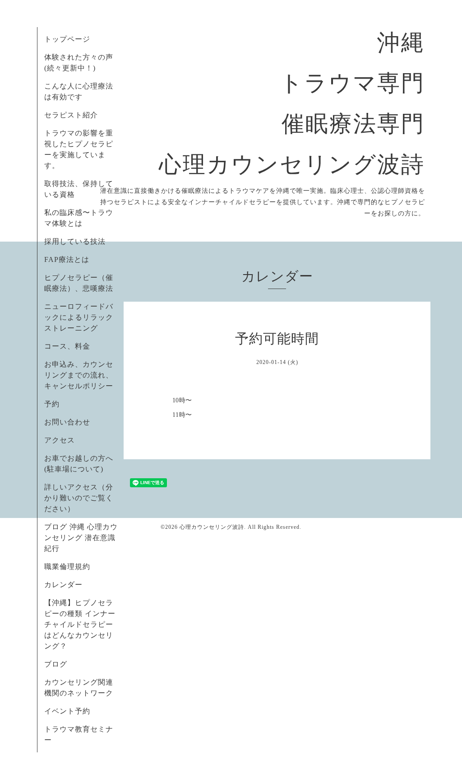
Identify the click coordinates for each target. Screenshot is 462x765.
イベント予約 (67, 711)
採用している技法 (75, 241)
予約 (52, 404)
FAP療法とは (66, 259)
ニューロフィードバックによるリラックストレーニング (78, 317)
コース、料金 (67, 346)
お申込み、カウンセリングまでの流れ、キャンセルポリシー (78, 375)
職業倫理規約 (67, 566)
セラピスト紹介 (71, 115)
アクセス (59, 440)
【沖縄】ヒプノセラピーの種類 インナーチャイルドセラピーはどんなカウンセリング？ (80, 624)
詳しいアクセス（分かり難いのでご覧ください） (78, 498)
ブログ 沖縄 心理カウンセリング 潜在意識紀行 (81, 537)
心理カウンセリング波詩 (212, 527)
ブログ (55, 664)
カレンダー (63, 584)
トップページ (67, 39)
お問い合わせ (67, 422)
